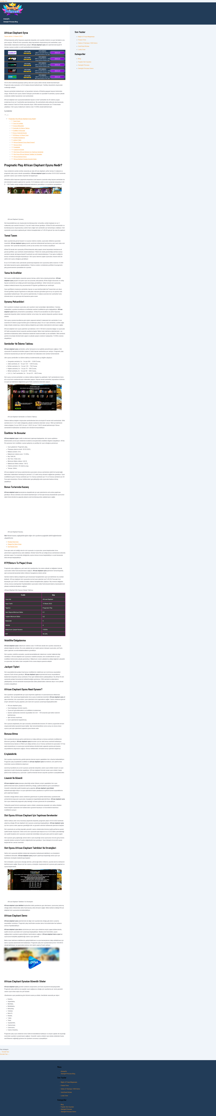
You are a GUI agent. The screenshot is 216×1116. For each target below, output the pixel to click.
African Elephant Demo (20, 156)
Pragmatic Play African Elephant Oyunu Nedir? (22, 119)
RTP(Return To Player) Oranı (21, 135)
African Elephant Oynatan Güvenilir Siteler (25, 159)
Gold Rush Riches (83, 46)
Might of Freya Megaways (86, 36)
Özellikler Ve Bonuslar (19, 130)
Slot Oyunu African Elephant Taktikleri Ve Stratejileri (28, 154)
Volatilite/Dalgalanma (19, 137)
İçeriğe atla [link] (3, 1)
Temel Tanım (16, 121)
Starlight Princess (83, 65)
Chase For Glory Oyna (14, 544)
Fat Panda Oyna (13, 546)
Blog (79, 59)
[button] (34, 962)
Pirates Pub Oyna (13, 542)
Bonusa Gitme (18, 145)
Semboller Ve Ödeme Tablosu (21, 128)
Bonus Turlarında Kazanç (20, 133)
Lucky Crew (81, 49)
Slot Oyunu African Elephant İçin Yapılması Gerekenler (28, 152)
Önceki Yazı (4, 1052)
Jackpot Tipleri (17, 140)
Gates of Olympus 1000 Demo (87, 43)
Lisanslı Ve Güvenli (19, 149)
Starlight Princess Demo (85, 68)
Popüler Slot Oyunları (84, 62)
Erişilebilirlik (17, 147)
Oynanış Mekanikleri (18, 126)
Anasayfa (6, 19)
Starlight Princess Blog (10, 22)
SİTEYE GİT (57, 52)
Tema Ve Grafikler (18, 123)
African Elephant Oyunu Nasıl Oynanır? (24, 142)
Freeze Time (82, 40)
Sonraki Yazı (4, 1054)
